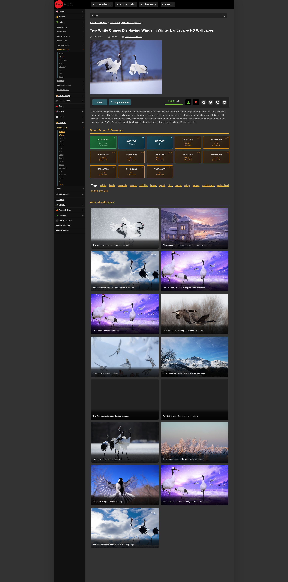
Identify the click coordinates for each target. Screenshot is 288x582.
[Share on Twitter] (210, 102)
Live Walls (150, 4)
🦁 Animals (61, 123)
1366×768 (131, 141)
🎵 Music (60, 200)
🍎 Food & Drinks (63, 210)
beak (153, 185)
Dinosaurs (63, 168)
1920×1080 (103, 140)
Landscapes (62, 27)
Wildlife (61, 135)
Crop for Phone (121, 102)
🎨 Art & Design (63, 96)
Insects (61, 178)
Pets (59, 188)
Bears (61, 155)
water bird (223, 185)
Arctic (61, 77)
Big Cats (62, 138)
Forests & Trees (63, 36)
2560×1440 (103, 154)
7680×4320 (159, 169)
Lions (61, 141)
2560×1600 (131, 154)
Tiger (61, 145)
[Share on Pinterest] (217, 102)
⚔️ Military (60, 205)
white (103, 185)
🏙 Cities (60, 117)
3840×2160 (216, 154)
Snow (61, 53)
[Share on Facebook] (204, 102)
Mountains (61, 32)
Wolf (60, 151)
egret (162, 185)
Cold (60, 73)
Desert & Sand (63, 90)
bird (170, 185)
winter (133, 185)
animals (122, 185)
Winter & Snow (63, 50)
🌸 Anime (60, 11)
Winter (61, 57)
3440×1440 (188, 154)
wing (187, 185)
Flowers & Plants (64, 85)
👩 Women (60, 17)
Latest (168, 4)
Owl (60, 181)
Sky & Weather (63, 45)
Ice (60, 70)
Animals (62, 132)
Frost (61, 63)
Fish (60, 171)
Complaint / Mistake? (133, 37)
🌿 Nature (60, 22)
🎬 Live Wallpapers (64, 220)
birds (112, 185)
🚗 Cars (59, 106)
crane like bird (99, 190)
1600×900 (160, 141)
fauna (196, 185)
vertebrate (208, 185)
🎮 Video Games (63, 101)
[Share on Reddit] (224, 102)
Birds (61, 184)
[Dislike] (196, 102)
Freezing (62, 67)
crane (178, 185)
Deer (61, 158)
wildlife (144, 185)
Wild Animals (62, 128)
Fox (60, 148)
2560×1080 (159, 154)
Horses (61, 165)
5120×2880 (131, 169)
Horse (61, 161)
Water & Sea (62, 41)
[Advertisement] (198, 62)
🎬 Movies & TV (62, 194)
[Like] (188, 102)
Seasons (60, 81)
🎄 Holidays (61, 215)
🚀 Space (60, 111)
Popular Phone (62, 230)
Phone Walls (127, 4)
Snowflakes (63, 60)
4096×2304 (103, 169)
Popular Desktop (63, 225)
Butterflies (62, 174)
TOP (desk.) (103, 4)
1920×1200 (216, 140)
